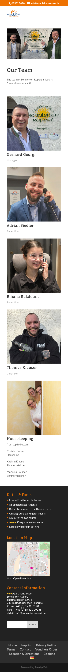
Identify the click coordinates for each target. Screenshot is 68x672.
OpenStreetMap (22, 578)
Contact (25, 649)
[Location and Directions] (28, 575)
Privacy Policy (46, 645)
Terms (11, 649)
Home (12, 645)
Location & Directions (24, 654)
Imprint (26, 645)
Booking (49, 654)
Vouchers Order (46, 649)
